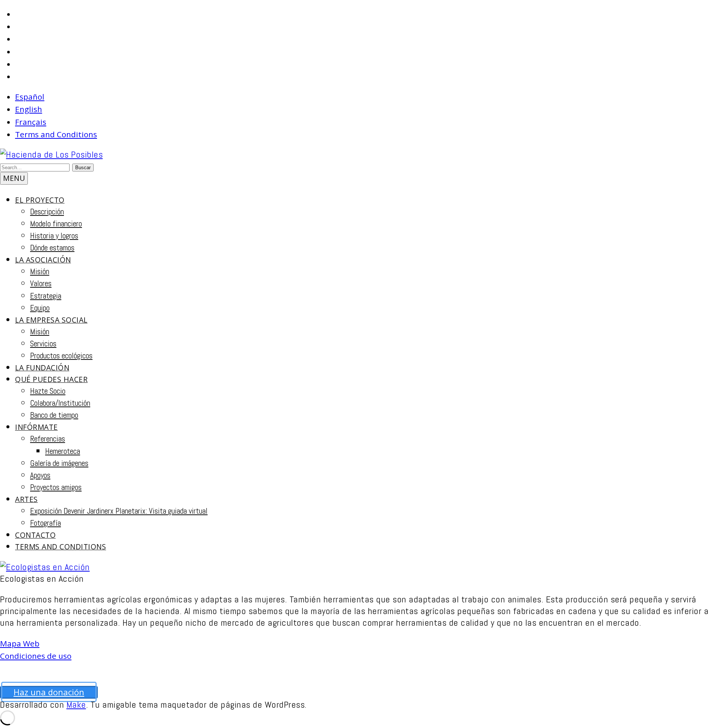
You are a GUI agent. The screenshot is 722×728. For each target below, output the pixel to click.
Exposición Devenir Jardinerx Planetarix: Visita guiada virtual (119, 511)
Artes (26, 499)
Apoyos (40, 475)
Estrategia (45, 296)
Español (29, 96)
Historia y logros (54, 236)
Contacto (35, 535)
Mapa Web (19, 643)
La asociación (43, 260)
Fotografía (45, 523)
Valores (41, 283)
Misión (39, 271)
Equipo (40, 308)
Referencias (47, 439)
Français (30, 122)
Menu (14, 178)
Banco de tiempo (54, 415)
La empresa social (51, 320)
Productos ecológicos (61, 356)
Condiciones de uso (35, 656)
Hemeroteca (62, 451)
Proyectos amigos (56, 487)
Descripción (47, 212)
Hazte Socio (47, 391)
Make (76, 704)
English (28, 109)
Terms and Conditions (56, 134)
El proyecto (40, 200)
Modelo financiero (56, 224)
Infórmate (36, 427)
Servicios (43, 344)
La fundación (42, 367)
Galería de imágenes (59, 463)
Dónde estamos (52, 248)
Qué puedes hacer (51, 379)
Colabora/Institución (60, 403)
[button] (83, 167)
